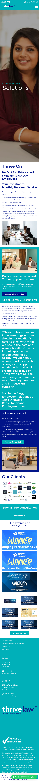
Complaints (7, 647)
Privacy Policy (7, 641)
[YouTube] (8, 2)
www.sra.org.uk (26, 762)
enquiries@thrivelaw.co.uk (13, 671)
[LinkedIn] (5, 2)
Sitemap (5, 649)
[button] (24, 777)
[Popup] (36, 7)
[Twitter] (2, 2)
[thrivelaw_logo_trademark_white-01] (8, 6)
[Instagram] (4, 2)
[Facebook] (10, 2)
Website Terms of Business (13, 644)
